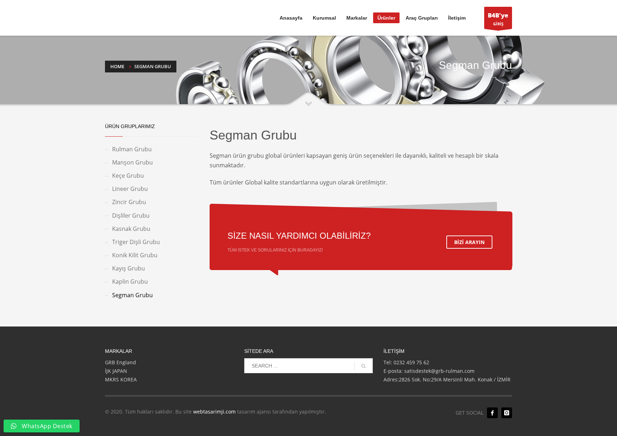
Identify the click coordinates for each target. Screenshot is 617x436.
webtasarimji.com (214, 411)
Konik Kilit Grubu (134, 255)
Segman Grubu (132, 295)
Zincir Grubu (129, 202)
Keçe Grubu (128, 175)
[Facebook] (492, 412)
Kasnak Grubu (131, 229)
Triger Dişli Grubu (136, 242)
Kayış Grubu (128, 268)
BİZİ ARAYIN (469, 242)
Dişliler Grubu (131, 215)
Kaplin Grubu (130, 281)
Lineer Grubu (130, 189)
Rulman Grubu (132, 149)
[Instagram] (506, 412)
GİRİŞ (498, 18)
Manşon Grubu (132, 162)
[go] (363, 366)
